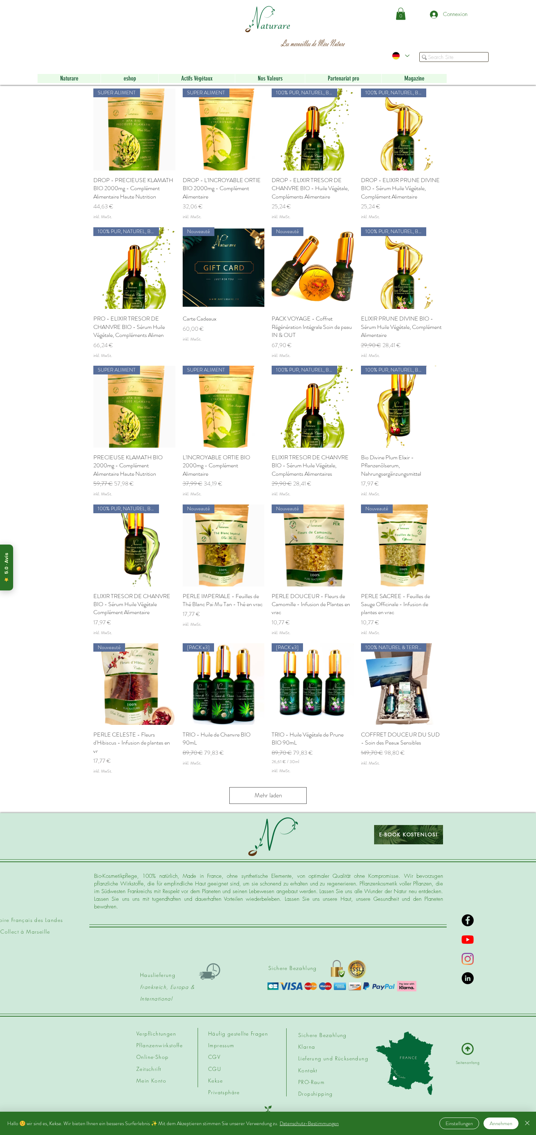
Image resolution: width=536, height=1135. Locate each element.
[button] (401, 14)
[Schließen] (527, 1123)
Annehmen (501, 1123)
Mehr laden (268, 795)
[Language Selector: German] (400, 55)
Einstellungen (459, 1123)
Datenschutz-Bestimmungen (309, 1123)
